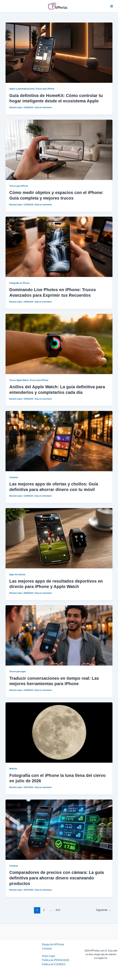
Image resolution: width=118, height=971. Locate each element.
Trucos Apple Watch (18, 380)
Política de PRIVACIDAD (55, 960)
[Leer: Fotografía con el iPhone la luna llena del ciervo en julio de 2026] (59, 732)
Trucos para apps (17, 671)
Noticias (13, 768)
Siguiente (103, 909)
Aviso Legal (48, 956)
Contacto (47, 948)
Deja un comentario (43, 107)
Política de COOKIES (53, 964)
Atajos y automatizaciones (21, 89)
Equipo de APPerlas (53, 944)
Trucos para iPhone (45, 89)
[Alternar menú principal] (111, 6)
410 (57, 909)
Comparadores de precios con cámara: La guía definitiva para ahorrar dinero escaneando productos (56, 878)
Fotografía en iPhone (19, 283)
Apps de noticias (17, 574)
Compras (13, 477)
